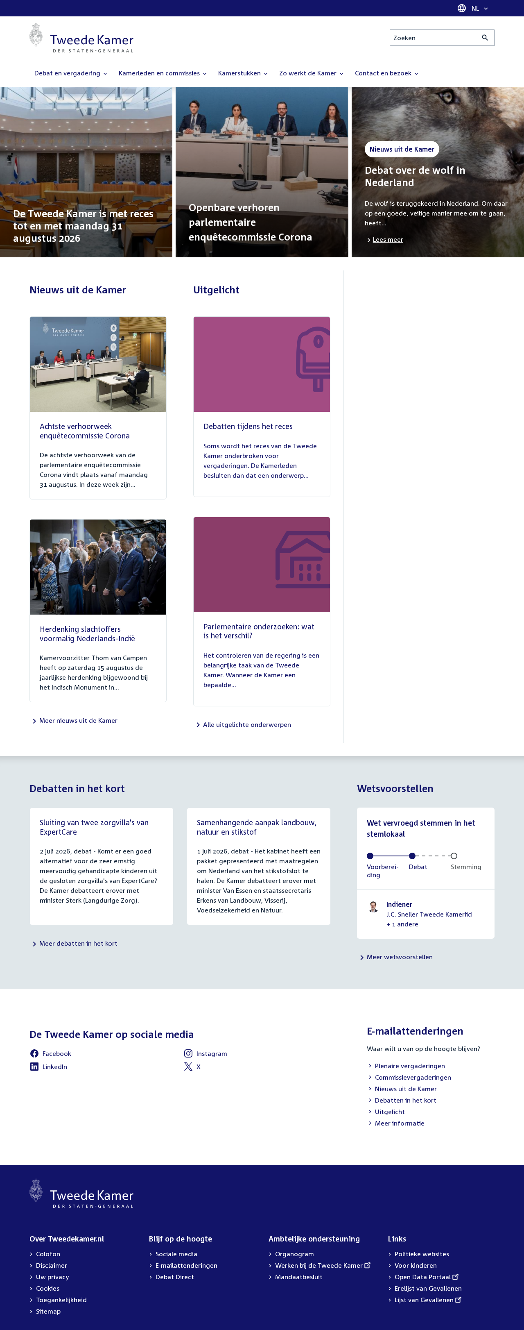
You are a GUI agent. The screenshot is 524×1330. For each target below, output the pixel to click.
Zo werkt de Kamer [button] (308, 73)
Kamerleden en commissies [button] (160, 73)
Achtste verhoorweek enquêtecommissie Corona (85, 431)
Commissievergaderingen (409, 1078)
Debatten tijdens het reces (248, 426)
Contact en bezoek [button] (384, 73)
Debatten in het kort (401, 1101)
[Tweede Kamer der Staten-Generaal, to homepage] (81, 37)
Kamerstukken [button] (240, 73)
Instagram (205, 1054)
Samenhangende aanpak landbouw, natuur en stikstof (256, 827)
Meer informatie (400, 1123)
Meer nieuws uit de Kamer (78, 720)
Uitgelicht (386, 1112)
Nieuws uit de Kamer (402, 1089)
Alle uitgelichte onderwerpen (247, 724)
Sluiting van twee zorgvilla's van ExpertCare (94, 827)
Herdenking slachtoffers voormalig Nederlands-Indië (87, 633)
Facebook (50, 1054)
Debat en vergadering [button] (68, 73)
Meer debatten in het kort (78, 943)
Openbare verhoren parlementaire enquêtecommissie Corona (250, 222)
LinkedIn (48, 1067)
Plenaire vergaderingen (406, 1066)
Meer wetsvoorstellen (400, 957)
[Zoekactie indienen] (485, 38)
